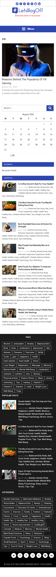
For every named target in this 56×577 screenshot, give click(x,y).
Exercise (21, 233)
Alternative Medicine (32, 499)
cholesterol (24, 348)
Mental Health (31, 193)
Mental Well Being (27, 369)
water (29, 386)
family (40, 352)
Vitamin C (37, 382)
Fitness (28, 276)
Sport (16, 239)
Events (7, 512)
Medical (13, 300)
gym (14, 356)
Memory (40, 257)
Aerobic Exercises (35, 230)
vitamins (19, 386)
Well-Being (10, 196)
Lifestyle (21, 193)
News (28, 533)
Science (37, 537)
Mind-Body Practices (13, 533)
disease (7, 352)
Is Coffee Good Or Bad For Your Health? (36, 184)
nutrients (42, 279)
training (26, 382)
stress (10, 303)
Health (37, 190)
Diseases (18, 352)
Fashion (36, 512)
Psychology (23, 260)
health (31, 190)
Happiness (39, 233)
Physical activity (42, 236)
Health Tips (43, 212)
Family (27, 512)
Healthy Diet (45, 190)
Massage (36, 365)
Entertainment (45, 507)
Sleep (47, 300)
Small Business (10, 542)
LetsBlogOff (24, 257)
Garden (25, 516)
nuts (28, 374)
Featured (48, 512)
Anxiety (33, 251)
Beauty (39, 408)
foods (25, 190)
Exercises (22, 254)
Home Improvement (21, 525)
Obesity (36, 374)
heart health (24, 361)
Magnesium (23, 365)
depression (38, 348)
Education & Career (26, 507)
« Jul (12, 155)
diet (51, 187)
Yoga (18, 391)
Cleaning (39, 316)
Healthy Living (22, 236)
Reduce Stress (27, 378)
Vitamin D (8, 386)
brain (47, 187)
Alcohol (7, 343)
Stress (4, 303)
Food (20, 190)
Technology (43, 542)
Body (42, 187)
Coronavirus (9, 507)
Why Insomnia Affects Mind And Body (35, 288)
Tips (50, 193)
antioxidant (19, 343)
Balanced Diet (34, 187)
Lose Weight (9, 365)
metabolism (43, 369)
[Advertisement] (28, 22)
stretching (8, 382)
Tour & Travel (17, 546)
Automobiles (9, 503)
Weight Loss (40, 214)
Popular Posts (42, 193)
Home (36, 297)
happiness (28, 212)
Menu (30, 28)
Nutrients (34, 279)
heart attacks (9, 361)
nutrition (18, 374)
